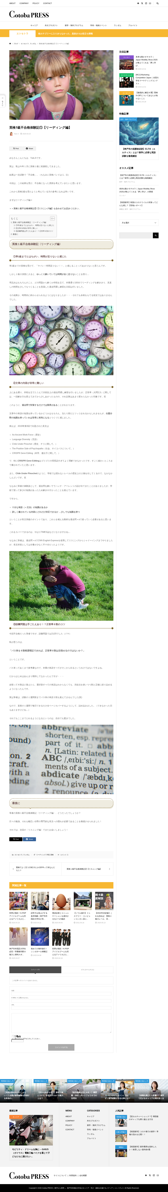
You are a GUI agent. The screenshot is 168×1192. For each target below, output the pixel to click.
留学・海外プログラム (74, 25)
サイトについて (60, 1175)
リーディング (41, 855)
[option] (17, 1091)
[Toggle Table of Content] (51, 218)
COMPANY (24, 3)
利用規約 (73, 1175)
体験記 (121, 209)
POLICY (36, 3)
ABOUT (12, 3)
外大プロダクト (51, 25)
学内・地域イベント (98, 25)
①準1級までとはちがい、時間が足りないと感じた (35, 225)
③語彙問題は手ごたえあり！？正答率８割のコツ (34, 231)
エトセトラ (22, 33)
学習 (48, 855)
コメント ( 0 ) (35, 969)
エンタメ (122, 195)
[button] (2, 101)
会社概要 (83, 1175)
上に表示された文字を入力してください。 (26, 1039)
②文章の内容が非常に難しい (27, 228)
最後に (15, 234)
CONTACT (47, 3)
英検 (52, 855)
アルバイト (133, 25)
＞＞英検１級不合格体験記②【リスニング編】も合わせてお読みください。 (45, 208)
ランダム (117, 25)
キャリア (34, 25)
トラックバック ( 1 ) (87, 969)
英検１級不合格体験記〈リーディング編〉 (30, 222)
